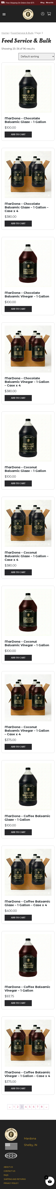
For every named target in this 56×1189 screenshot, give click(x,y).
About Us (49, 2)
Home (5, 33)
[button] (3, 14)
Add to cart (18, 134)
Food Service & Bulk (22, 33)
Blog (42, 2)
